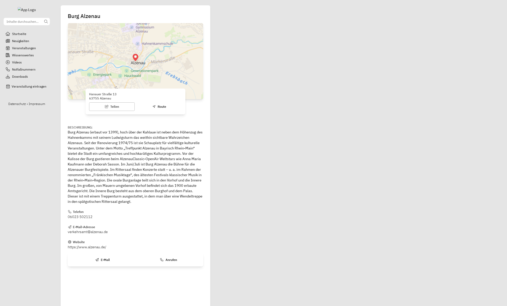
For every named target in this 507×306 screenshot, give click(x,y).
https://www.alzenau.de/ (87, 247)
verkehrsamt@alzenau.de (88, 232)
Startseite (19, 34)
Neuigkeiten (20, 41)
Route (161, 107)
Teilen (114, 107)
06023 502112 (80, 216)
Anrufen (171, 260)
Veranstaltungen (24, 48)
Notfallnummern (23, 69)
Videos (17, 62)
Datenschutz (17, 104)
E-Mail (105, 260)
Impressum (37, 104)
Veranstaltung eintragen (29, 86)
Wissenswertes (23, 55)
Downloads (20, 76)
